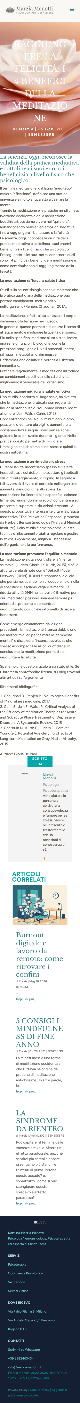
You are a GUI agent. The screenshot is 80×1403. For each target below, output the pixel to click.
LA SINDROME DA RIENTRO (39, 1121)
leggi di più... (26, 999)
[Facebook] (44, 859)
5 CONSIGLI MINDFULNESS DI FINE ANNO (39, 1033)
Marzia (26, 129)
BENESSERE (41, 134)
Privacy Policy (17, 1390)
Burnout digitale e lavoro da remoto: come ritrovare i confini (39, 955)
